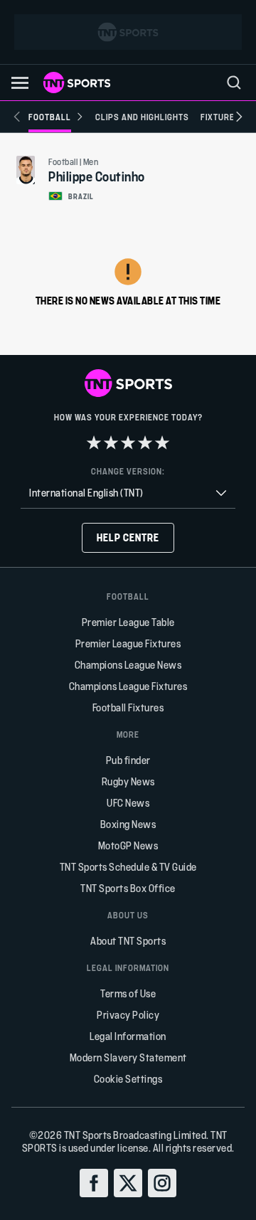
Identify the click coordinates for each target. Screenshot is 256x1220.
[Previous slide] (17, 116)
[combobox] (128, 493)
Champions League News (128, 665)
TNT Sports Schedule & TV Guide (128, 867)
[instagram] (162, 1183)
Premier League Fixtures (128, 643)
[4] (145, 442)
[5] (162, 442)
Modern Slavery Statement (128, 1057)
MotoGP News (128, 845)
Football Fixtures (128, 707)
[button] (19, 83)
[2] (110, 442)
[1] (93, 442)
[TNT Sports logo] (77, 82)
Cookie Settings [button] (128, 1079)
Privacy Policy (128, 1015)
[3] (128, 442)
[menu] (234, 82)
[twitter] (128, 1183)
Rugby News (128, 781)
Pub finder (128, 760)
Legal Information (128, 1036)
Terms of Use (128, 993)
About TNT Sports (128, 941)
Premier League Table (128, 622)
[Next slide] (239, 116)
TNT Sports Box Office (128, 888)
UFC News (128, 803)
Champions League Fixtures (128, 686)
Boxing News (128, 824)
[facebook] (94, 1183)
